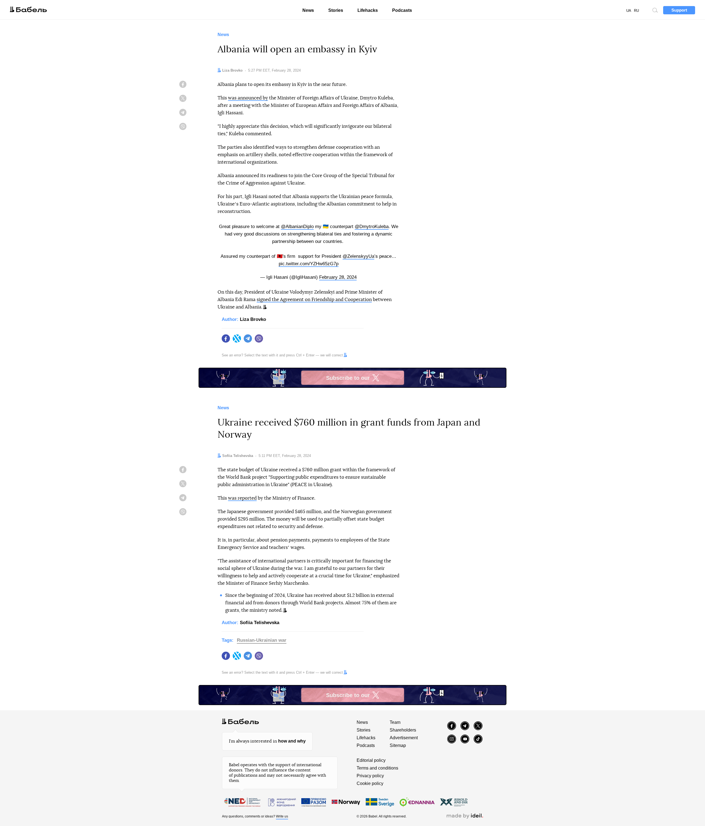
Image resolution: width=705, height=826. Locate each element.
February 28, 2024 (338, 277)
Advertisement (404, 737)
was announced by (248, 98)
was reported (242, 498)
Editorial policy (371, 760)
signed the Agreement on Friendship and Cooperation (314, 299)
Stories (335, 10)
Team (395, 722)
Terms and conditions (377, 768)
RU (636, 11)
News (308, 10)
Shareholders (403, 730)
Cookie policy (370, 783)
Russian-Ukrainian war (261, 640)
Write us (282, 816)
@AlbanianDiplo (297, 226)
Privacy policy (370, 775)
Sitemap (398, 745)
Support (679, 10)
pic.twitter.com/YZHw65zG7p (308, 263)
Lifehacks (367, 10)
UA (628, 11)
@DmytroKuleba (372, 226)
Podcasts (402, 10)
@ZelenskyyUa (358, 256)
